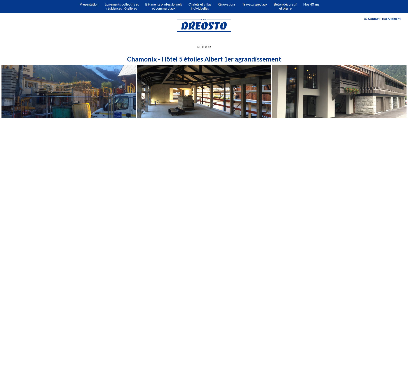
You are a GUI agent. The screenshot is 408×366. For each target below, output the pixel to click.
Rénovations (227, 4)
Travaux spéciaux (254, 4)
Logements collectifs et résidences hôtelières (122, 6)
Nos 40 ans (311, 4)
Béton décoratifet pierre (285, 6)
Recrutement (391, 18)
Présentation (89, 4)
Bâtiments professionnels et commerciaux (163, 6)
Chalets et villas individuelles (199, 6)
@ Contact (372, 18)
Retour (204, 47)
